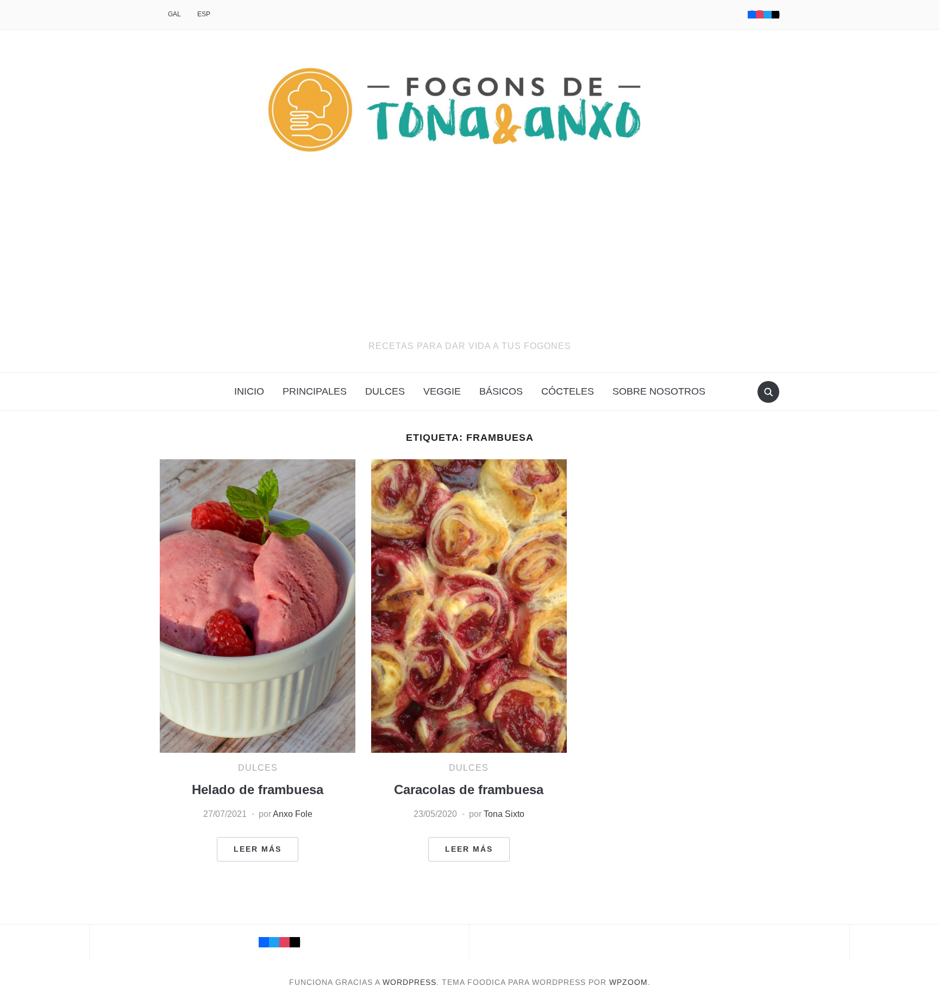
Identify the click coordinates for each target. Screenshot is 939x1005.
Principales (315, 391)
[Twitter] (767, 14)
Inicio (249, 391)
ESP (203, 14)
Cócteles (567, 391)
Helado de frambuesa (257, 789)
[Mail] (295, 942)
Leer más (257, 849)
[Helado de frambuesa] (257, 605)
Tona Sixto (504, 814)
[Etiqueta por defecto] (775, 14)
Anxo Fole (292, 814)
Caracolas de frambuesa (468, 789)
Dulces (385, 391)
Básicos (501, 391)
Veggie (442, 391)
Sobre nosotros (658, 391)
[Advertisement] (469, 258)
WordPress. (411, 982)
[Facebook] (751, 14)
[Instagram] (759, 14)
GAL (174, 14)
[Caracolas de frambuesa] (469, 605)
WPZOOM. (629, 982)
